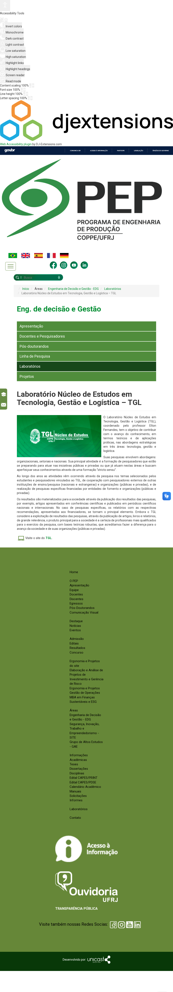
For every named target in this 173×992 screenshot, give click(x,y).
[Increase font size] (24, 90)
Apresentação (31, 326)
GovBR (9, 150)
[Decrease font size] (22, 90)
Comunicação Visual (84, 612)
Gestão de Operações (85, 693)
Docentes (76, 594)
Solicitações (78, 796)
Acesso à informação (99, 151)
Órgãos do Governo (161, 151)
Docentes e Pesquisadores (42, 336)
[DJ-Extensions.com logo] (86, 140)
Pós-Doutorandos (82, 608)
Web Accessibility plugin (16, 144)
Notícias (75, 626)
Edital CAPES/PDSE (83, 782)
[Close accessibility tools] (6, 20)
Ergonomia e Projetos (85, 688)
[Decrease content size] (30, 85)
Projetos (27, 376)
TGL (48, 538)
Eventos (75, 630)
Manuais (75, 791)
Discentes (76, 599)
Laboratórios (30, 366)
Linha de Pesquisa (35, 356)
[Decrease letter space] (29, 98)
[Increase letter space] (31, 98)
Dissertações (79, 769)
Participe (120, 151)
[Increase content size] (33, 85)
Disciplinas (77, 773)
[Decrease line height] (24, 94)
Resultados (77, 648)
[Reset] (2, 19)
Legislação (138, 151)
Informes (76, 800)
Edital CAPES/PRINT (83, 778)
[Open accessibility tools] (5, 5)
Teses (74, 764)
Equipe (74, 590)
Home (74, 572)
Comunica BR (75, 151)
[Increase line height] (27, 94)
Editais (74, 643)
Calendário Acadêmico (85, 787)
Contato (75, 818)
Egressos (76, 603)
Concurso (76, 652)
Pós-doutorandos (34, 346)
